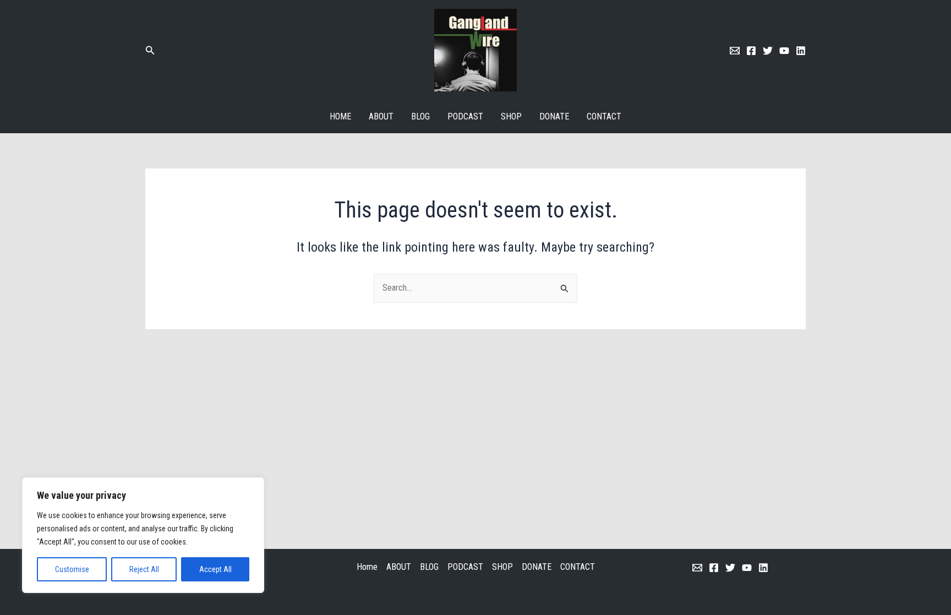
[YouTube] (747, 568)
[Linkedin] (801, 51)
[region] (143, 535)
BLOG (420, 116)
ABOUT (381, 116)
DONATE (554, 116)
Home (340, 116)
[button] (150, 50)
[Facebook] (751, 51)
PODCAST (465, 116)
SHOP (511, 116)
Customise (72, 569)
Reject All (144, 569)
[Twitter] (768, 51)
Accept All (215, 569)
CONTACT (604, 116)
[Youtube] (784, 51)
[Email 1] (735, 51)
